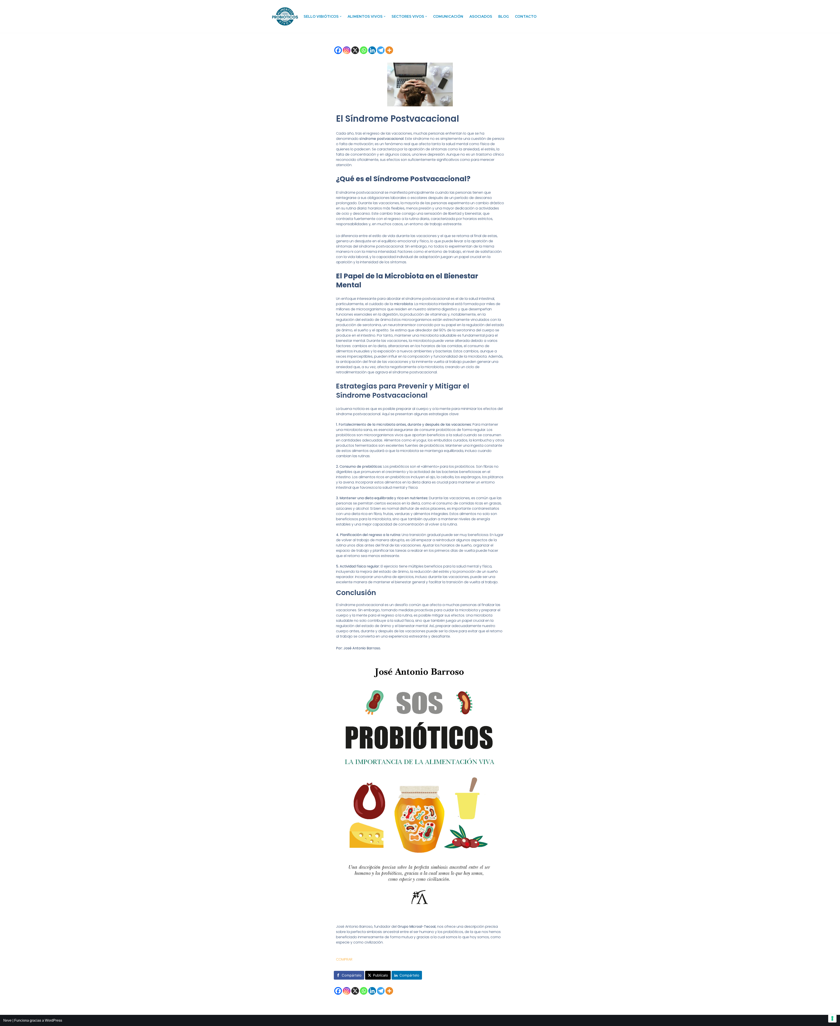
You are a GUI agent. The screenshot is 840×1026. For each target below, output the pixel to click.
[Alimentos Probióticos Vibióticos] (284, 16)
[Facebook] (338, 50)
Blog (503, 16)
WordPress (53, 1020)
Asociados (480, 16)
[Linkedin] (372, 50)
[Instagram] (346, 50)
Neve (7, 1020)
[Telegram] (381, 50)
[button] (340, 16)
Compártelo (352, 975)
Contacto (526, 16)
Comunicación (448, 16)
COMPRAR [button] (344, 959)
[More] (389, 50)
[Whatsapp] (364, 50)
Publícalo (380, 975)
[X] (355, 50)
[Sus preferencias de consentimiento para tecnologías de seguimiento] (832, 1018)
